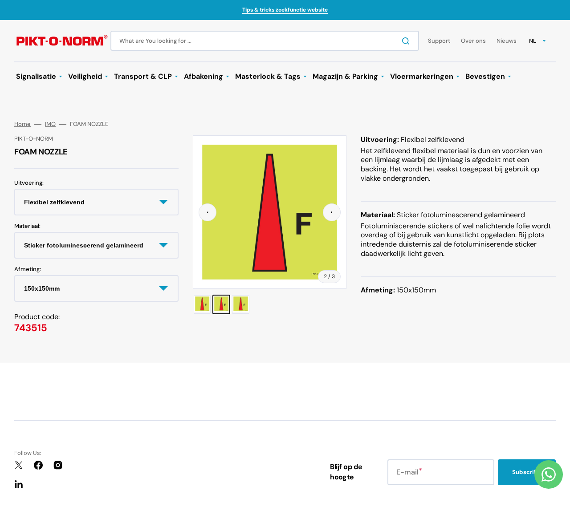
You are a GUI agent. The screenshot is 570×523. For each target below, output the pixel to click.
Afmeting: (27, 269)
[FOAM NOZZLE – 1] (202, 304)
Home (22, 124)
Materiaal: (27, 226)
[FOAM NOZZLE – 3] (240, 304)
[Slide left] (207, 212)
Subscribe (527, 472)
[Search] (407, 41)
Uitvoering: (29, 182)
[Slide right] (332, 212)
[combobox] (264, 41)
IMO (50, 124)
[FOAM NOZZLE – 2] (221, 304)
